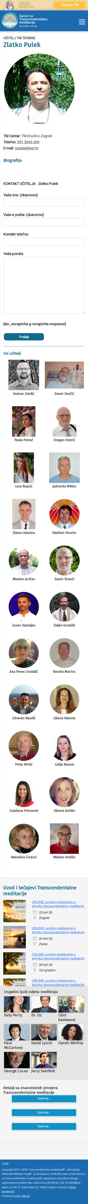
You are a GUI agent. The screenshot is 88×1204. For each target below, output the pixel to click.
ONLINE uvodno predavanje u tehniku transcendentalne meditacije (58, 903)
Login (5, 1163)
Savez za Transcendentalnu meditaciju (33, 19)
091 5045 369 (28, 142)
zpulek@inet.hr (26, 148)
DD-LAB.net (23, 1196)
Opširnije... (44, 1098)
